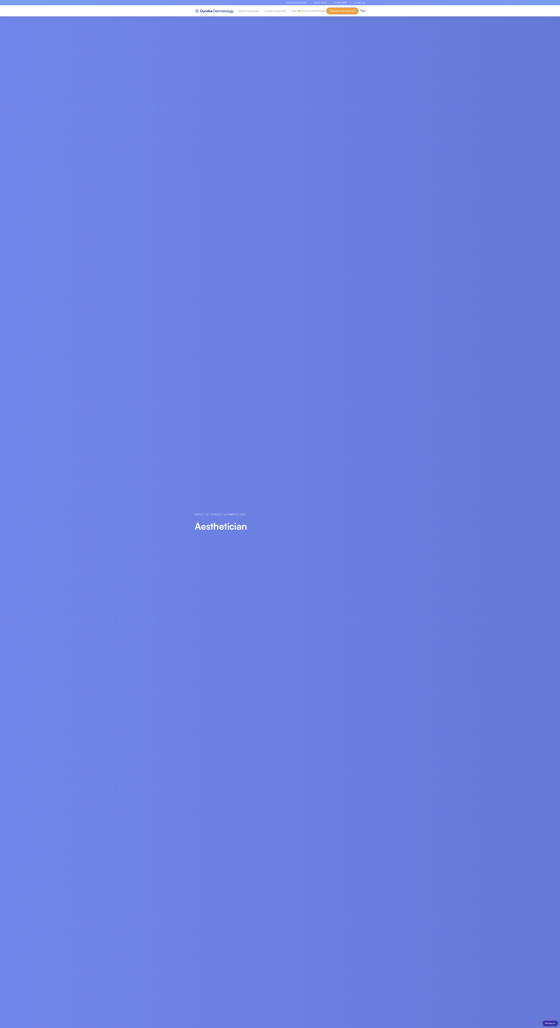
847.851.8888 (340, 2)
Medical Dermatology (249, 11)
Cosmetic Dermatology (275, 11)
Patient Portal (320, 2)
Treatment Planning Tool (342, 11)
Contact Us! (359, 2)
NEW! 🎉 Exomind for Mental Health (308, 11)
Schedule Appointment (296, 2)
